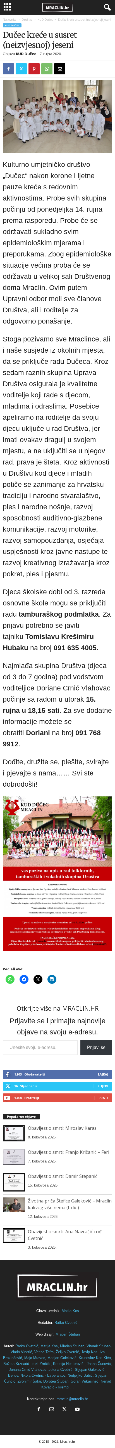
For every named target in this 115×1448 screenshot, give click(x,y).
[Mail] (51, 1410)
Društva (27, 20)
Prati (103, 1098)
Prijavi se (96, 1047)
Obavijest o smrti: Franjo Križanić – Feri (68, 1152)
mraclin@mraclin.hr (72, 1399)
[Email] (59, 68)
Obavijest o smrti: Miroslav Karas (62, 1128)
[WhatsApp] (46, 68)
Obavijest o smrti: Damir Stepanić (62, 1176)
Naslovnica (9, 20)
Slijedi (102, 1086)
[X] (21, 68)
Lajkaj (103, 1074)
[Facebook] (8, 68)
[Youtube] (77, 1410)
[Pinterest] (34, 68)
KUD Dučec (45, 20)
